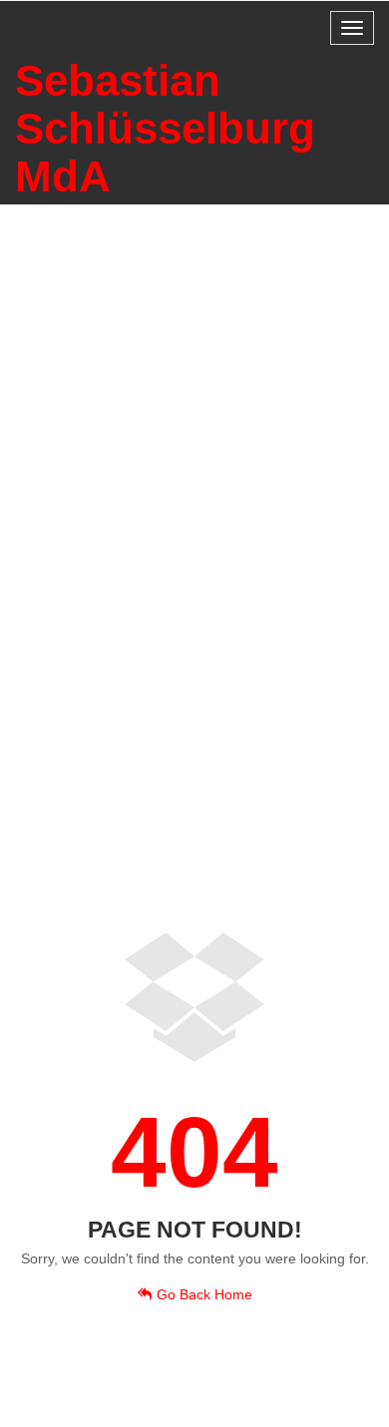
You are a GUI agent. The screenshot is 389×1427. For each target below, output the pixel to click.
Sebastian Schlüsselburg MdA (165, 128)
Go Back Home (204, 1294)
